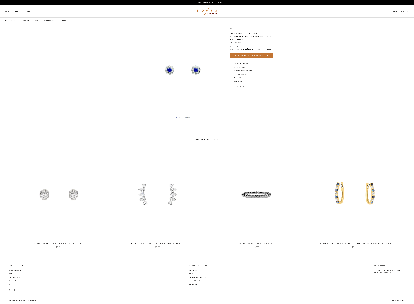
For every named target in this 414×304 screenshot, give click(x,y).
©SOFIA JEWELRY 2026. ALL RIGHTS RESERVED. (22, 300)
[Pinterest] (243, 86)
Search (394, 11)
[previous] (6, 195)
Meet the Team (14, 281)
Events (11, 274)
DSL (232, 28)
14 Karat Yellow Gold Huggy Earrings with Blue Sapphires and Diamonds (355, 244)
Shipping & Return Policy (197, 277)
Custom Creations (15, 270)
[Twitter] (240, 86)
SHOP (7, 11)
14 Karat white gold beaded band (256, 244)
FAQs (191, 274)
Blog (10, 284)
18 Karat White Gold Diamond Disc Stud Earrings (59, 244)
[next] (407, 195)
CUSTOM (18, 11)
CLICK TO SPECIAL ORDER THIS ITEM (251, 56)
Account (385, 11)
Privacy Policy (193, 284)
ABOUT (30, 11)
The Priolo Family (14, 277)
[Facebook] (237, 86)
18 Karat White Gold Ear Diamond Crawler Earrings (157, 244)
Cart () (405, 11)
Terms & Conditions (196, 281)
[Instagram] (14, 290)
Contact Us (193, 270)
